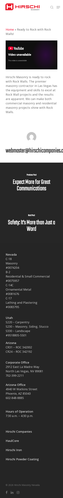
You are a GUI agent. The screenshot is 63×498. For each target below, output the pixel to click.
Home (10, 29)
